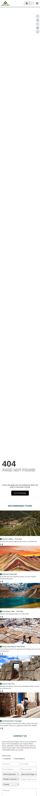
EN (29, 3)
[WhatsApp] (37, 31)
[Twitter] (37, 24)
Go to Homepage (20, 493)
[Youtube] (37, 27)
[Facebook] (37, 16)
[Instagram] (37, 20)
